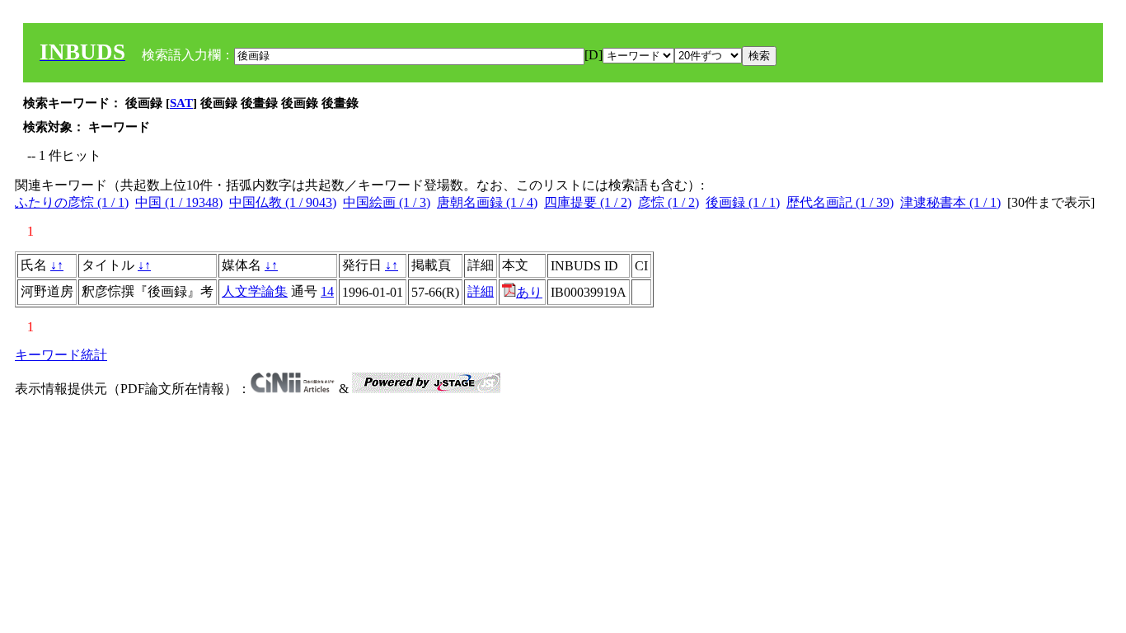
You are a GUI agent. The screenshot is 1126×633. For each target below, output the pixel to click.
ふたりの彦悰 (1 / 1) (72, 202)
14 (327, 291)
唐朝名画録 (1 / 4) (487, 202)
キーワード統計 (61, 355)
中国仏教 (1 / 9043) (282, 202)
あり (529, 292)
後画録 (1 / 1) (743, 202)
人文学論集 (255, 291)
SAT (181, 103)
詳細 (480, 291)
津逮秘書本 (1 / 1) (950, 202)
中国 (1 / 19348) (179, 202)
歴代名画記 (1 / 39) (840, 202)
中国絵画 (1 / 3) (386, 202)
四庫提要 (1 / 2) (587, 202)
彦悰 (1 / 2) (668, 202)
